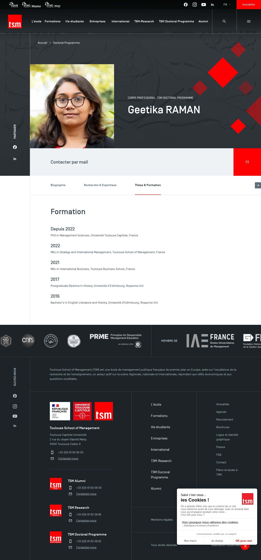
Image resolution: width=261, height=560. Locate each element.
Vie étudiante (160, 427)
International (160, 450)
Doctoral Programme (66, 43)
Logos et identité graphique (227, 437)
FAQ (218, 454)
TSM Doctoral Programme (160, 474)
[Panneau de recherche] (224, 21)
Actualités (222, 404)
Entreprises (159, 438)
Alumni (156, 489)
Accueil (42, 43)
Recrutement (224, 419)
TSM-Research (161, 461)
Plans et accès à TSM (226, 472)
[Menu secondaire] (249, 21)
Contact (221, 462)
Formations (159, 416)
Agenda (221, 412)
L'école (156, 405)
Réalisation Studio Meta (226, 545)
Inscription (248, 4)
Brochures (222, 427)
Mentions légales (162, 519)
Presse (220, 447)
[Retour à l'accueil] (15, 21)
